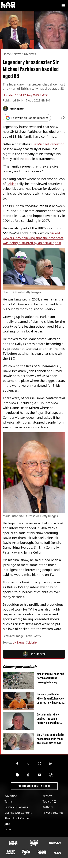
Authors (48, 807)
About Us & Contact (18, 818)
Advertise (11, 796)
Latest (9, 829)
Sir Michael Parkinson (49, 144)
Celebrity (31, 642)
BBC (28, 159)
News (17, 54)
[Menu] (63, 5)
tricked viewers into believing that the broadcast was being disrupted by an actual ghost (33, 238)
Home (7, 54)
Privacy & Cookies (16, 807)
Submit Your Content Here (34, 786)
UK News (30, 54)
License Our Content (18, 813)
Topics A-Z (49, 801)
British (11, 184)
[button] (63, 118)
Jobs (7, 824)
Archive (47, 796)
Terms (9, 801)
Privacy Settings (53, 813)
